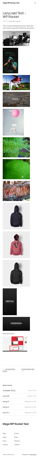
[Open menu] (35, 3)
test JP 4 (6, 413)
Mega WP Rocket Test (11, 3)
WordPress (33, 454)
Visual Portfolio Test (27, 369)
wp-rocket (12, 21)
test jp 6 (6, 401)
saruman (6, 396)
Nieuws (18, 21)
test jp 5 (6, 407)
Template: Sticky (9, 390)
